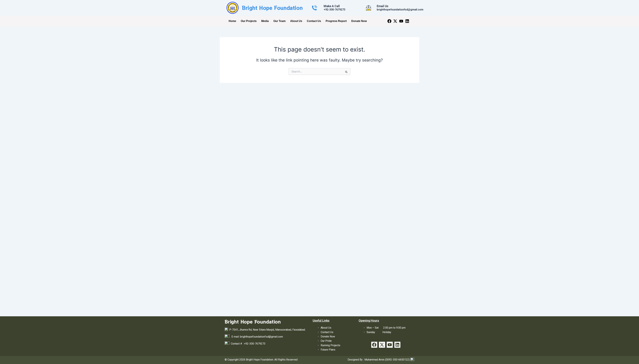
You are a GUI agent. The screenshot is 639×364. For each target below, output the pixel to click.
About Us (296, 21)
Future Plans (328, 349)
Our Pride (326, 340)
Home (232, 21)
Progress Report (336, 21)
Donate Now (359, 21)
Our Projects (249, 21)
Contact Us (314, 21)
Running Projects (330, 345)
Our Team (279, 21)
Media (265, 21)
